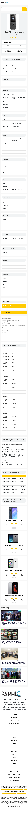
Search (25, 9)
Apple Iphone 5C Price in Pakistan (14, 570)
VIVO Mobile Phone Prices (20, 787)
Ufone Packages (14, 723)
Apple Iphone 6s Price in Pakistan (14, 595)
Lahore (14, 737)
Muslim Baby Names (14, 774)
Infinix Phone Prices (18, 788)
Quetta (14, 743)
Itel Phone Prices (7, 791)
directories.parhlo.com (6, 811)
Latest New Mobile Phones (16, 794)
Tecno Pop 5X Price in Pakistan (14, 520)
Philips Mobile (15, 68)
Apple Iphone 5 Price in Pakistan (14, 545)
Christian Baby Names (14, 777)
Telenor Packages (14, 720)
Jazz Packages (14, 717)
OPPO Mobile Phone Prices (7, 787)
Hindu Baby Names (14, 780)
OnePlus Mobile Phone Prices (17, 791)
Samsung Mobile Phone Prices (7, 786)
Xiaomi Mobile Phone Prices (7, 788)
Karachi (14, 734)
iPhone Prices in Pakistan (21, 786)
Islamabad (14, 747)
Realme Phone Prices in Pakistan (18, 790)
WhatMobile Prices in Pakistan (9, 792)
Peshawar (14, 740)
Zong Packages (14, 727)
